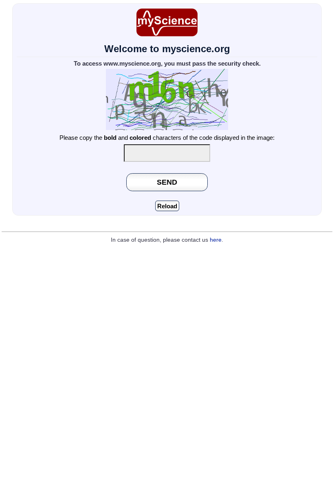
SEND (167, 182)
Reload (167, 206)
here (216, 240)
